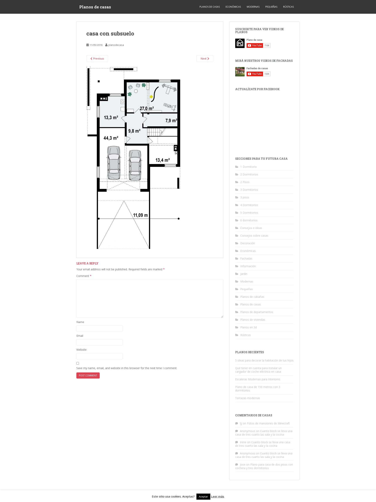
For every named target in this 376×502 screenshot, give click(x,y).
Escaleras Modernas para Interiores (257, 379)
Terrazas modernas (247, 398)
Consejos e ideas (251, 228)
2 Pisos (244, 182)
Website (81, 349)
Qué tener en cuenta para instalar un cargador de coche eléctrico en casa (258, 369)
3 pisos (244, 197)
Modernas (253, 6)
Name (80, 322)
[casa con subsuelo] (133, 157)
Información (248, 266)
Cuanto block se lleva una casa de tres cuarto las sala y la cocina (263, 432)
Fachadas (246, 258)
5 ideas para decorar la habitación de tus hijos (264, 360)
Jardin (243, 274)
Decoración (247, 243)
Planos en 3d (248, 327)
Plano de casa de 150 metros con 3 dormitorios (257, 388)
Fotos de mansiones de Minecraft (268, 423)
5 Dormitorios (249, 212)
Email (79, 336)
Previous (98, 58)
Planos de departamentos (256, 312)
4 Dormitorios (249, 205)
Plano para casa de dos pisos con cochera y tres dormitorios (264, 466)
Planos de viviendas (252, 319)
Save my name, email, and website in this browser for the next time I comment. (126, 368)
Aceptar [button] (203, 496)
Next (204, 58)
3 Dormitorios (249, 190)
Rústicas (288, 6)
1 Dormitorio (248, 167)
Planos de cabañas (252, 297)
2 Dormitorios (249, 174)
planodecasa (116, 45)
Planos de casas (95, 6)
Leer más (217, 496)
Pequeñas (271, 6)
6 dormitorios (249, 220)
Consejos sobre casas (254, 235)
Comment (83, 276)
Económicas (233, 6)
